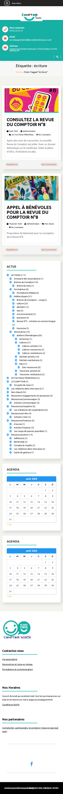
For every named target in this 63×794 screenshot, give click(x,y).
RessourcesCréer (19, 413)
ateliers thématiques (27, 335)
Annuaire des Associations (27, 278)
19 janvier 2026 (15, 224)
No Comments (45, 135)
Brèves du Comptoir (24, 282)
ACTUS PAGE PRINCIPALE (23, 135)
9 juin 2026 (13, 131)
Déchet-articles (27, 356)
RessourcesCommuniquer (24, 399)
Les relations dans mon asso (28, 449)
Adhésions (19, 438)
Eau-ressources (30, 367)
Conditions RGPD (10, 704)
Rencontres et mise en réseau (17, 664)
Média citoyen (21, 296)
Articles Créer (21, 417)
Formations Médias (26, 293)
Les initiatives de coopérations (29, 410)
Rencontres (20, 332)
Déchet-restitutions (29, 360)
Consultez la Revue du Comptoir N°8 (30, 122)
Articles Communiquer (25, 403)
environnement (25, 314)
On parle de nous (22, 385)
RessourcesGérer (20, 434)
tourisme (21, 328)
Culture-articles (30, 346)
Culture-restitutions (32, 353)
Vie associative (9, 659)
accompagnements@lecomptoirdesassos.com (30, 40)
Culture (23, 342)
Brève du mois (24, 285)
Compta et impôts (23, 445)
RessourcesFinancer (21, 420)
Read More (12, 164)
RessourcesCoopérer (21, 406)
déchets (21, 307)
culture (20, 303)
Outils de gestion (22, 452)
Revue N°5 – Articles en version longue (36, 321)
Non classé (49, 224)
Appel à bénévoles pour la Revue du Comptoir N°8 (29, 212)
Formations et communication (17, 669)
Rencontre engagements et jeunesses (30, 395)
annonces (24, 339)
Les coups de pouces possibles (29, 431)
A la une (18, 424)
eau (18, 310)
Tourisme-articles (28, 371)
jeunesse (21, 317)
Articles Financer (22, 427)
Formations (20, 289)
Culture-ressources (31, 349)
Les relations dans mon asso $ (26, 388)
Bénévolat (19, 442)
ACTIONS (15, 275)
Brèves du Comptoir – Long (30, 300)
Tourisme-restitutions (30, 374)
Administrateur (29, 131)
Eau (21, 363)
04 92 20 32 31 (16, 31)
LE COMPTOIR (18, 381)
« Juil (9, 524)
